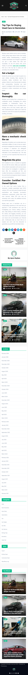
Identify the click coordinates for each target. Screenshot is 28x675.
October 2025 (5, 367)
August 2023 (5, 403)
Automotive (4, 515)
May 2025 (4, 375)
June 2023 (4, 407)
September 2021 (6, 475)
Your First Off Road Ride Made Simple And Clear (13, 285)
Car (2, 518)
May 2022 (4, 446)
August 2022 (5, 436)
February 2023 (5, 421)
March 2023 (5, 418)
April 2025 (4, 378)
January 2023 (5, 425)
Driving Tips (4, 533)
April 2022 (4, 450)
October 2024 (5, 389)
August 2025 (5, 371)
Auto (4, 21)
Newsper (21, 664)
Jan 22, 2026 (17, 339)
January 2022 (5, 461)
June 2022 (4, 443)
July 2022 (4, 439)
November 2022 (6, 428)
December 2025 (6, 360)
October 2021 (5, 472)
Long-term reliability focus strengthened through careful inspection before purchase (13, 654)
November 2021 (5, 468)
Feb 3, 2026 (16, 314)
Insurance (4, 536)
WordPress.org (5, 561)
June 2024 (4, 393)
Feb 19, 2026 (17, 288)
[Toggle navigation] (2, 6)
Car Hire (4, 525)
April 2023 (4, 414)
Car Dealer (4, 522)
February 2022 (5, 457)
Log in (3, 550)
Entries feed (5, 554)
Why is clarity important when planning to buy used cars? (13, 311)
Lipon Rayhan (9, 31)
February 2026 (5, 353)
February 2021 (5, 493)
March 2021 (4, 490)
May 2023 (4, 411)
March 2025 (5, 382)
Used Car (4, 540)
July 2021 (4, 482)
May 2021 (4, 486)
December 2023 (6, 400)
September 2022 (6, 432)
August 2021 (5, 479)
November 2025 (6, 364)
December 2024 (6, 385)
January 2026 (5, 357)
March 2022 (5, 454)
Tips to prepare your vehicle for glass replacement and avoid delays (13, 336)
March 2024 (5, 396)
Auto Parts (4, 511)
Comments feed (6, 558)
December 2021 (5, 464)
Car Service (4, 529)
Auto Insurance (5, 507)
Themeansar (4, 666)
